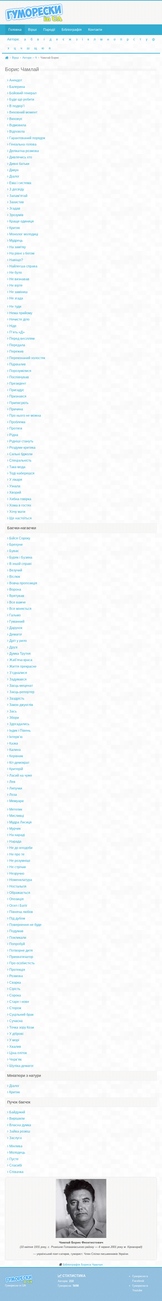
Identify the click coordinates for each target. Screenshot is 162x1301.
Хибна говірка (20, 499)
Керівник (16, 756)
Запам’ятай (18, 196)
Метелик (15, 809)
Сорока (15, 995)
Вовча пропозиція (23, 583)
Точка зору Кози (21, 1027)
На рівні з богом (21, 253)
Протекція (17, 969)
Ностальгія (17, 886)
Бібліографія (72, 29)
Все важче (17, 602)
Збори (14, 717)
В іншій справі (20, 564)
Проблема (17, 422)
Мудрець (16, 240)
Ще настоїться (20, 518)
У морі (14, 1040)
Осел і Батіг (18, 905)
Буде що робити (21, 99)
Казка (13, 743)
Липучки (15, 788)
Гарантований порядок (27, 138)
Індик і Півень (20, 730)
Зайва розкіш (19, 1131)
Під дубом (17, 918)
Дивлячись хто (20, 157)
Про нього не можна (25, 415)
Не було (15, 272)
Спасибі (15, 1165)
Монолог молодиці (23, 234)
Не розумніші (19, 860)
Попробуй (17, 944)
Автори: (13, 39)
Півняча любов (21, 912)
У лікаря (15, 479)
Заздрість (16, 698)
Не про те (16, 854)
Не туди (15, 306)
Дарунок (15, 628)
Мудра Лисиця (20, 822)
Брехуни (16, 544)
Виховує (15, 119)
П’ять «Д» (17, 332)
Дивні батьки (19, 164)
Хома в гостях (20, 505)
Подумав (16, 931)
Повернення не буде (25, 925)
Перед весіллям (22, 338)
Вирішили (17, 1118)
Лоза (13, 794)
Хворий (15, 492)
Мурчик (15, 828)
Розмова (16, 976)
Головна (15, 29)
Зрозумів (16, 215)
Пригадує (16, 390)
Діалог (14, 176)
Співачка (16, 1172)
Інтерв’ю (16, 737)
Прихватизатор (21, 957)
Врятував (16, 596)
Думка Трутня (20, 653)
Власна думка (20, 1125)
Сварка (15, 982)
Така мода (17, 467)
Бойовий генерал (22, 93)
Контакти (95, 29)
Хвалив (15, 1046)
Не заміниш (18, 292)
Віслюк (14, 576)
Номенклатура (20, 880)
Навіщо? (16, 260)
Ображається (19, 892)
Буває (14, 551)
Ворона (15, 589)
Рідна (13, 435)
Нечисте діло (19, 319)
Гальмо (15, 615)
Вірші (32, 29)
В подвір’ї (16, 106)
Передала (17, 345)
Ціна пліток (18, 1053)
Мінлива (15, 1146)
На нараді (17, 835)
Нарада (15, 841)
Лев (12, 782)
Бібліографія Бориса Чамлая (83, 1264)
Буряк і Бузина (20, 557)
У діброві (16, 1034)
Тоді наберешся (21, 473)
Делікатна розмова (24, 151)
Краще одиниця (21, 221)
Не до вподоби (20, 848)
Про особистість (22, 963)
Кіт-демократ (19, 762)
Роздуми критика (22, 447)
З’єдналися (18, 673)
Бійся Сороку (19, 538)
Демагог (15, 634)
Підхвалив (17, 364)
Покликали (17, 937)
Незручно (16, 873)
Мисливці (16, 816)
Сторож (15, 1008)
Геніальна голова (22, 144)
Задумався (18, 679)
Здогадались (19, 724)
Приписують (18, 403)
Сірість (14, 989)
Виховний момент (23, 112)
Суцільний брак (21, 1014)
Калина (15, 750)
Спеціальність (20, 460)
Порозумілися (20, 371)
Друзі (13, 647)
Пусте (14, 1159)
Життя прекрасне (22, 666)
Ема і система (20, 183)
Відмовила (17, 125)
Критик (14, 228)
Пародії (49, 29)
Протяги (15, 428)
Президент (17, 383)
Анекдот (15, 80)
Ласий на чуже (20, 775)
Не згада (16, 298)
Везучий (15, 570)
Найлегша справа (23, 266)
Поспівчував (19, 377)
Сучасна (16, 1021)
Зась (13, 711)
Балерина (17, 87)
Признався (17, 396)
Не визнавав (19, 279)
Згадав (14, 208)
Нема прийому (20, 313)
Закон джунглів (21, 705)
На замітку (17, 247)
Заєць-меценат (21, 685)
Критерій (16, 769)
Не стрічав (17, 867)
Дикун (14, 170)
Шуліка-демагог (21, 1066)
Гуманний (16, 621)
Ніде (12, 326)
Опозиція (16, 899)
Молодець (17, 1152)
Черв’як (15, 1059)
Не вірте (16, 285)
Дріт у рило (18, 640)
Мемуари (16, 801)
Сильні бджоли (20, 454)
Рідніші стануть (21, 441)
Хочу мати (17, 511)
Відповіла (17, 131)
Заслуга (15, 1138)
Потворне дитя (21, 950)
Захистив (16, 202)
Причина (16, 409)
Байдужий (17, 1112)
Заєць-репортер (21, 692)
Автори (26, 57)
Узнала (14, 486)
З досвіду (16, 189)
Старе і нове (19, 1001)
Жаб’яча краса (20, 660)
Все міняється (20, 608)
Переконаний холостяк (27, 358)
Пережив (16, 351)
